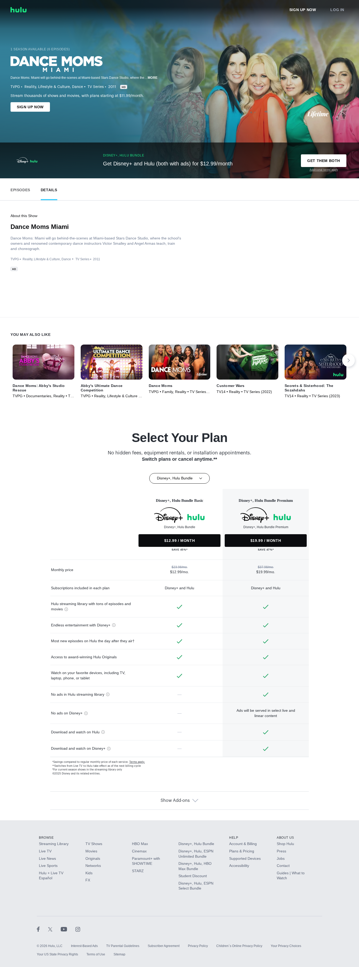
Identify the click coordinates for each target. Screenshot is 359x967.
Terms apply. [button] (137, 762)
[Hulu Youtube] (68, 929)
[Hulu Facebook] (42, 929)
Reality (30, 87)
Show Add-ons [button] (175, 800)
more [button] (153, 78)
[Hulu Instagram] (77, 929)
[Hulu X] (54, 929)
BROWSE (46, 838)
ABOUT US (285, 838)
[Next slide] (348, 360)
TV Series (96, 87)
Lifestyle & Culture (54, 87)
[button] (20, 188)
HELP (233, 838)
